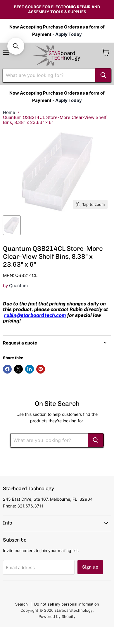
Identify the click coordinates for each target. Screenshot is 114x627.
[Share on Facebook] (7, 369)
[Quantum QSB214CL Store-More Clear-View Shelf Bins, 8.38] (11, 225)
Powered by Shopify (57, 616)
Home (9, 112)
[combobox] (49, 75)
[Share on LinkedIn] (29, 369)
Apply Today (68, 34)
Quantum (18, 285)
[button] (15, 46)
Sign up (90, 567)
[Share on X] (18, 369)
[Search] (103, 75)
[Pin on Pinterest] (40, 369)
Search (21, 604)
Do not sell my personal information (66, 604)
